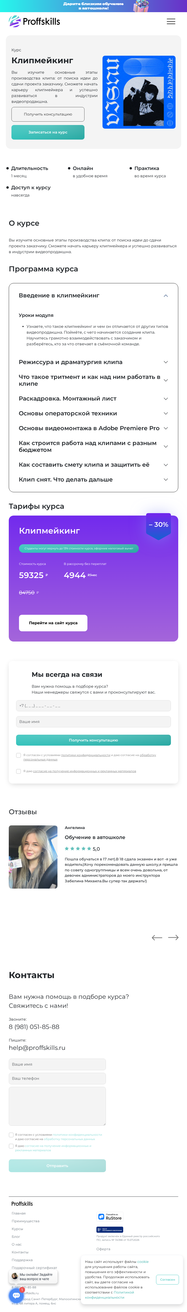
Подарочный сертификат (34, 1268)
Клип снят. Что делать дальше (66, 479)
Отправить (57, 1165)
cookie (143, 1261)
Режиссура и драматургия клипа (70, 362)
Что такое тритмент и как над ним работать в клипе (89, 380)
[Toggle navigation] (171, 21)
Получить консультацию (48, 114)
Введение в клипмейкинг (59, 295)
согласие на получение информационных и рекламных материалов (84, 771)
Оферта (103, 1249)
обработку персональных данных (69, 1139)
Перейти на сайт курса (53, 623)
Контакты (20, 1252)
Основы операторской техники (68, 413)
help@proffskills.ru (37, 1047)
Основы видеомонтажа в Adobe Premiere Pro (89, 428)
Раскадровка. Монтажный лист (67, 398)
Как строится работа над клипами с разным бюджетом (88, 446)
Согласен (167, 1279)
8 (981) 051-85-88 (34, 1026)
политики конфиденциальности (85, 755)
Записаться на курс (47, 132)
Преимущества (25, 1221)
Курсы (17, 1229)
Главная (19, 1213)
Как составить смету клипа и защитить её (84, 464)
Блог (16, 1236)
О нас (17, 1244)
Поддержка (22, 1260)
